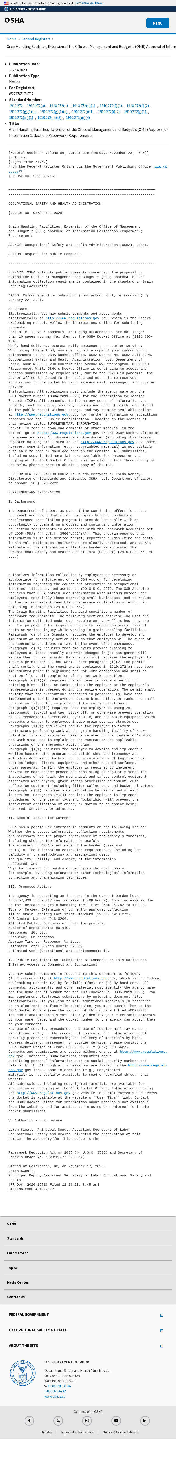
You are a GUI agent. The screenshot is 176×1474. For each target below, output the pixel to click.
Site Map (47, 1432)
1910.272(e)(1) (83, 105)
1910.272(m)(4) (78, 117)
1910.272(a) (36, 105)
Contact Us (16, 1297)
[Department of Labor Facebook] (29, 1421)
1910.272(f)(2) (137, 105)
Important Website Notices (77, 1432)
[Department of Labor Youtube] (116, 1421)
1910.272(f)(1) (111, 105)
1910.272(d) (59, 105)
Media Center (17, 1282)
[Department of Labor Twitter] (58, 1421)
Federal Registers (35, 38)
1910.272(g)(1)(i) (22, 111)
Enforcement (17, 1253)
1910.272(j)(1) (135, 111)
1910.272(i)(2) (109, 111)
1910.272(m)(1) (21, 117)
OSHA (14, 20)
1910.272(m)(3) (50, 117)
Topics (12, 1267)
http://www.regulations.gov (72, 318)
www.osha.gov (54, 1396)
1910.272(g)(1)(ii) (54, 111)
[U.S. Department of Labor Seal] (22, 1372)
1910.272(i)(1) (83, 111)
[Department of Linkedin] (145, 1421)
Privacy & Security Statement (121, 1432)
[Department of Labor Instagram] (87, 1421)
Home (12, 38)
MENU (158, 23)
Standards (15, 1238)
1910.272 (16, 105)
